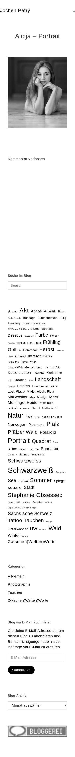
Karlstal (39, 372)
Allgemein (16, 576)
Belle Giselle (14, 318)
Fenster (11, 343)
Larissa (11, 386)
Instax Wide (28, 361)
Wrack (25, 536)
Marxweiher (17, 397)
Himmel (60, 350)
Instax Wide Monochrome (25, 367)
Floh (29, 342)
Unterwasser (18, 529)
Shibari (23, 481)
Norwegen (17, 424)
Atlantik (50, 311)
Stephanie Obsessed (35, 495)
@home (12, 311)
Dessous (15, 335)
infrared (20, 356)
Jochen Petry (15, 10)
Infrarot (34, 356)
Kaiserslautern (20, 373)
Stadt (29, 487)
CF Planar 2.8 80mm (18, 329)
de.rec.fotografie (42, 328)
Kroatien (20, 380)
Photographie (19, 584)
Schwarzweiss (24, 461)
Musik (26, 408)
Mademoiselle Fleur (40, 391)
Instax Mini (13, 362)
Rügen (22, 449)
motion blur (14, 408)
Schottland (37, 454)
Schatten (12, 455)
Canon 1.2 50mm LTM (34, 324)
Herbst (47, 349)
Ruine (12, 449)
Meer (53, 397)
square (15, 487)
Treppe (49, 522)
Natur (15, 415)
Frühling (52, 342)
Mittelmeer (47, 402)
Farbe (41, 335)
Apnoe (36, 311)
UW (33, 528)
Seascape (61, 472)
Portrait (19, 440)
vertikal (43, 529)
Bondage (29, 317)
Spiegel (60, 481)
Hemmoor (30, 350)
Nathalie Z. (49, 408)
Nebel (29, 416)
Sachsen (33, 449)
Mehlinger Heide (23, 402)
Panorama (37, 425)
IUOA (55, 367)
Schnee (24, 454)
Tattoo (15, 520)
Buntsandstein (47, 317)
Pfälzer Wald (23, 432)
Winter (14, 535)
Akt (24, 310)
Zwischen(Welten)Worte (32, 541)
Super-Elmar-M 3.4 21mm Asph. (22, 508)
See (12, 480)
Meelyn (42, 397)
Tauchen (34, 520)
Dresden (29, 336)
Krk (10, 380)
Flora (38, 342)
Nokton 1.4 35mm (52, 416)
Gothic (14, 349)
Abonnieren (21, 670)
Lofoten (23, 386)
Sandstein (50, 448)
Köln (31, 381)
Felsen (54, 335)
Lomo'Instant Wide (44, 386)
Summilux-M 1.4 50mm (19, 502)
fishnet (21, 343)
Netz (37, 417)
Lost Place (16, 391)
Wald (55, 528)
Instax (48, 356)
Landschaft (48, 379)
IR (47, 367)
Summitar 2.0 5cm (42, 502)
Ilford (10, 357)
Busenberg (14, 323)
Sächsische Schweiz (30, 513)
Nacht (36, 408)
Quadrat (41, 441)
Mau (32, 397)
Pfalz (53, 424)
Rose (56, 442)
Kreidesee (54, 372)
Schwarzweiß (31, 470)
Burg (62, 317)
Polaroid (48, 432)
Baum (61, 311)
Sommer (41, 480)
